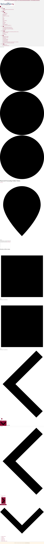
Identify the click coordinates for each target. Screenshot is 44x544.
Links (2, 35)
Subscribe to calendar (3, 504)
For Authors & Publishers (6, 45)
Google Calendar (3, 536)
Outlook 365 (3, 538)
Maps (3, 12)
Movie (3, 18)
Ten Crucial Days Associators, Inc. (7, 25)
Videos (3, 21)
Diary (3, 17)
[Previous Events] (22, 417)
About (2, 11)
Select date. (8, 425)
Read (3, 19)
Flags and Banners (5, 24)
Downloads (4, 22)
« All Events (1, 182)
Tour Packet (5, 13)
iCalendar (2, 537)
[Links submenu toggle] (3, 35)
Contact (2, 43)
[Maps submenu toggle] (4, 12)
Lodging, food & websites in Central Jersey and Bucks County (10, 31)
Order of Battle (5, 20)
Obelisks (4, 23)
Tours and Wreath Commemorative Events (8, 9)
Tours (2, 26)
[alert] (22, 275)
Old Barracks (4, 38)
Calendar (2, 8)
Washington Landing (5, 37)
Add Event (4, 10)
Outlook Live (3, 539)
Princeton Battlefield (5, 39)
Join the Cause (4, 34)
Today (1, 420)
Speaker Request (5, 14)
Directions (4, 33)
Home (2, 7)
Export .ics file (3, 540)
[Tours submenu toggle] (3, 26)
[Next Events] (1, 418)
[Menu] (0, 6)
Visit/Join (2, 30)
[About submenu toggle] (3, 11)
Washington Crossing (5, 36)
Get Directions (9, 241)
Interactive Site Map (5, 32)
